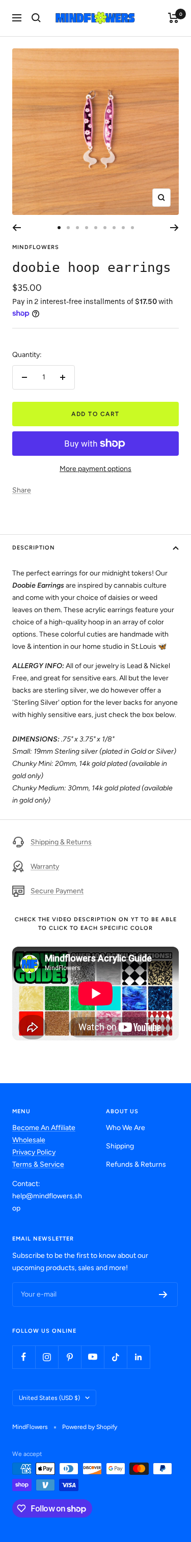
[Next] (174, 227)
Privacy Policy (34, 1152)
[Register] (163, 1294)
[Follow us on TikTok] (115, 1356)
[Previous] (16, 227)
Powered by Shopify (89, 1426)
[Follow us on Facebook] (23, 1356)
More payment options (95, 468)
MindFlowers (35, 247)
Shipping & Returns (61, 842)
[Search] (36, 17)
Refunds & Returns (136, 1164)
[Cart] (173, 18)
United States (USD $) (49, 1397)
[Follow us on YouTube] (92, 1356)
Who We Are (125, 1127)
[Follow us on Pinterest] (69, 1356)
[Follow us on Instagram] (46, 1356)
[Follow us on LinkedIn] (138, 1356)
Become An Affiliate (43, 1127)
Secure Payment (57, 891)
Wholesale (28, 1140)
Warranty (45, 866)
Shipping (120, 1146)
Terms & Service (38, 1164)
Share (21, 490)
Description (33, 547)
